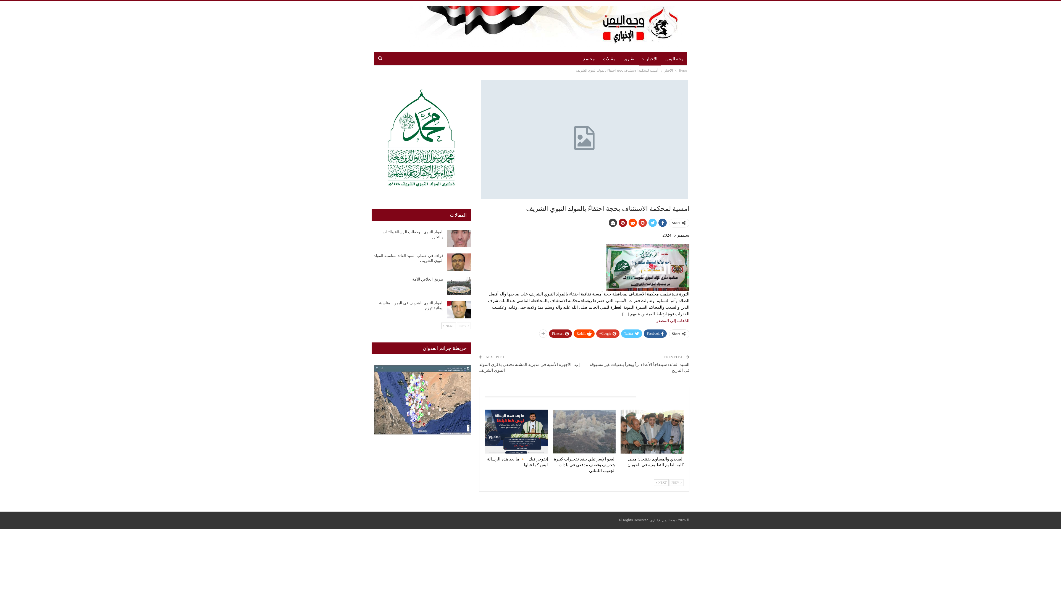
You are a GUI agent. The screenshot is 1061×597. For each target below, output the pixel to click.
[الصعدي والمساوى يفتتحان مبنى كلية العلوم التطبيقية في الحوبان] (652, 432)
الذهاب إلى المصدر (672, 320)
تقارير (629, 58)
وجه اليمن (674, 58)
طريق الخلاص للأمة (427, 279)
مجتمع (589, 58)
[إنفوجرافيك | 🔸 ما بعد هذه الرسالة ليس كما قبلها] (516, 432)
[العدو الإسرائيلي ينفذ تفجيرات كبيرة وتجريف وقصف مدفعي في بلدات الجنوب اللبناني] (584, 432)
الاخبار (651, 58)
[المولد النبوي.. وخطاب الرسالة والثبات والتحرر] (459, 238)
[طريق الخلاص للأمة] (459, 286)
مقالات (609, 58)
